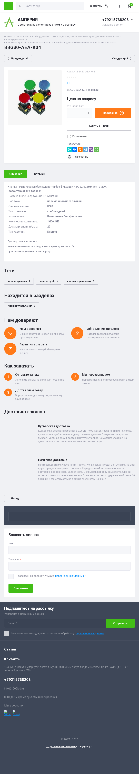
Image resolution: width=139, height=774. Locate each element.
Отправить (21, 588)
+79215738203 (115, 20)
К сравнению (79, 136)
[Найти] (20, 6)
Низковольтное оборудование (33, 36)
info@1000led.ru (14, 688)
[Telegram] (85, 149)
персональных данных (69, 576)
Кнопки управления (14, 39)
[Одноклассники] (80, 149)
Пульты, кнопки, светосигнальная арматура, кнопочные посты (86, 36)
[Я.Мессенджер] (69, 149)
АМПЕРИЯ (28, 19)
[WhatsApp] (96, 149)
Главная (8, 36)
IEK (69, 83)
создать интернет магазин (61, 746)
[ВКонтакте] (74, 149)
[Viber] (91, 149)
